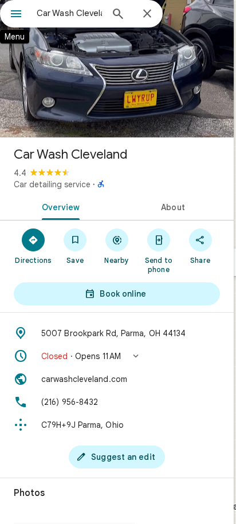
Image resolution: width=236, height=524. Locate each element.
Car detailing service (52, 184)
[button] (117, 356)
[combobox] (69, 13)
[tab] (58, 206)
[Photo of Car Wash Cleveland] (117, 68)
